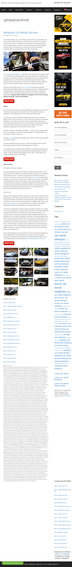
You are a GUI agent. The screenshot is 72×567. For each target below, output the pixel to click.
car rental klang (17, 383)
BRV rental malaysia (16, 378)
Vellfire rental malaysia (26, 477)
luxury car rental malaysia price (62, 295)
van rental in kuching (40, 474)
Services (38, 10)
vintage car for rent (58, 334)
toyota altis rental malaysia (10, 469)
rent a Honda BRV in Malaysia (31, 439)
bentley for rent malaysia (60, 221)
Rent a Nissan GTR (59, 189)
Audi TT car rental (42, 367)
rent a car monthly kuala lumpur (29, 438)
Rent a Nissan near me (10, 310)
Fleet (10, 10)
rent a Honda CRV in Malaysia (31, 441)
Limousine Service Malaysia (62, 186)
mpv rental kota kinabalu (22, 430)
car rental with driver (13, 389)
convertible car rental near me (26, 395)
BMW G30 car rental (41, 373)
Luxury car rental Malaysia (61, 378)
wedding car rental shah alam (61, 363)
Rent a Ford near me (9, 351)
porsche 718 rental (13, 432)
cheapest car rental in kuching (31, 394)
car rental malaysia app (13, 386)
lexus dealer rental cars (20, 419)
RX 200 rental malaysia (17, 462)
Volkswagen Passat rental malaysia (12, 479)
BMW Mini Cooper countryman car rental (23, 375)
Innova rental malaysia (12, 405)
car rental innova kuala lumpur (34, 381)
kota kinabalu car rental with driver (12, 414)
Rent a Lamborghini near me (12, 343)
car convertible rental (34, 379)
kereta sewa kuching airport (30, 408)
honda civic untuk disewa (31, 402)
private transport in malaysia (30, 436)
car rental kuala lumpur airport (14, 384)
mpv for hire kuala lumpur (10, 430)
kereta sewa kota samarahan (16, 408)
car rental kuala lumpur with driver (30, 384)
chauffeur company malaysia (36, 391)
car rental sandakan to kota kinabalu (32, 387)
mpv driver (44, 428)
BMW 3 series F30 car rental (25, 370)
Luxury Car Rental (61, 554)
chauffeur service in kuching (20, 392)
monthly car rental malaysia (20, 428)
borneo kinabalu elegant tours (35, 376)
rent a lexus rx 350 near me (23, 449)
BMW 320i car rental (38, 370)
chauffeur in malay (8, 392)
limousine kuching (36, 421)
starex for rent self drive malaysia (36, 466)
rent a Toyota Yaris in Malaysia (26, 455)
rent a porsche (33, 449)
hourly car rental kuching (14, 403)
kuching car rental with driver (27, 416)
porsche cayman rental (27, 433)
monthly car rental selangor (34, 428)
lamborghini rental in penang (60, 256)
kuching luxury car (39, 416)
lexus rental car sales (27, 421)
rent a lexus (27, 443)
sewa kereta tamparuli (31, 465)
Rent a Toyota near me (10, 332)
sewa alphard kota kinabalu (19, 463)
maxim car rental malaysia (40, 424)
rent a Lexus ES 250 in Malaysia (11, 444)
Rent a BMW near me (10, 317)
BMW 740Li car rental (30, 373)
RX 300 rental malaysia (29, 462)
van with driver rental (15, 477)
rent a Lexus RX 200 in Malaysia (36, 447)
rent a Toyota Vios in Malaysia (11, 455)
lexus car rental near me (37, 417)
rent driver (39, 457)
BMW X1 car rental (37, 375)
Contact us (57, 10)
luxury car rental (35, 177)
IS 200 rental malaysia (24, 405)
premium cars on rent (36, 435)
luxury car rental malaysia (14, 424)
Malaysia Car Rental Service (21, 32)
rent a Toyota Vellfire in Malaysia (40, 454)
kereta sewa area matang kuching (16, 406)
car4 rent (26, 391)
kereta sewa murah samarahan (22, 411)
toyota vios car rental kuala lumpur (15, 474)
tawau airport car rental (13, 468)
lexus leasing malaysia (15, 421)
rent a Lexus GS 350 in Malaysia (16, 446)
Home (3, 10)
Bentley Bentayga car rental (38, 368)
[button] (13, 563)
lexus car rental (27, 417)
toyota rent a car (12, 473)
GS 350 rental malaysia (21, 400)
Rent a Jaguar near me (10, 328)
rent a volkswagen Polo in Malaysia (17, 457)
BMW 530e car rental (37, 372)
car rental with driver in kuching (26, 389)
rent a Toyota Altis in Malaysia (16, 452)
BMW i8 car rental (8, 375)
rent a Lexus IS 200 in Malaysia (32, 446)
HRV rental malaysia (26, 403)
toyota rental (33, 473)
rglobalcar (6, 460)
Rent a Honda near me (10, 358)
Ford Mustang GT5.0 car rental (40, 398)
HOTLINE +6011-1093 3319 (62, 2)
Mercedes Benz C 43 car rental (11, 425)
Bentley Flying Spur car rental (11, 370)
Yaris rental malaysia (31, 480)
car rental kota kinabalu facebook (29, 383)
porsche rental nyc (26, 435)
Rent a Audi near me (9, 354)
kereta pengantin (61, 254)
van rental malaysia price (30, 476)
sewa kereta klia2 (21, 465)
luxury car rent (8, 365)
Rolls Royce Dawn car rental (33, 460)
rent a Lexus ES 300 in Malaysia (27, 444)
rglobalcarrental (21, 460)
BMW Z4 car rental (13, 376)
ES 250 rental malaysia (40, 395)
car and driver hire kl (42, 378)
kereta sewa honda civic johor (32, 406)
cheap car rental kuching (18, 394)
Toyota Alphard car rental (41, 468)
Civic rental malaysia (13, 395)
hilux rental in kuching (32, 400)
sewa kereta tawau (42, 465)
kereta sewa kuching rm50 (23, 410)
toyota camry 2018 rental (23, 469)
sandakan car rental (40, 462)
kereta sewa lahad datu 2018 (38, 410)
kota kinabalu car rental (41, 413)
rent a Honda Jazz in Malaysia (17, 443)
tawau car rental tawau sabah (27, 468)
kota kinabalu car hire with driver (27, 413)
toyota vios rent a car (29, 474)
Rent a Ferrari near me (10, 362)
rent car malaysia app (31, 457)
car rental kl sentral (8, 383)
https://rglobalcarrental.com (37, 238)
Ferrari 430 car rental (19, 397)
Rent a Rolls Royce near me (11, 325)
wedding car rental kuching (60, 348)
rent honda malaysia (16, 458)
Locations (48, 10)
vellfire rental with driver (38, 477)
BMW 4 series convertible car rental (22, 372)
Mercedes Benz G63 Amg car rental (28, 425)
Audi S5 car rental (33, 367)
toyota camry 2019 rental (36, 469)
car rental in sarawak (21, 381)
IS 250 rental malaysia (35, 405)
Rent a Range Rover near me (12, 321)
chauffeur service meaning (34, 392)
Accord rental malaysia (11, 367)
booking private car (23, 376)
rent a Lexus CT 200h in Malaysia (39, 443)
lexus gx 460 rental (40, 419)
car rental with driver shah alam (16, 391)
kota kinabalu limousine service (28, 414)
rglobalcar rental (13, 460)
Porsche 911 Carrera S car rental (26, 432)
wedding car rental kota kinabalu (29, 479)
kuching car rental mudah (13, 416)
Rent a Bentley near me (10, 347)
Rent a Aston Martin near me (12, 339)
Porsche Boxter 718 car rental (14, 433)
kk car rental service (35, 411)
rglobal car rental (40, 458)
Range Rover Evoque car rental (13, 438)
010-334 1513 (66, 396)
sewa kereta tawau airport (10, 466)
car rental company (11, 203)
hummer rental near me (65, 246)
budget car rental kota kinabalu (28, 378)
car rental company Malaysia (12, 74)
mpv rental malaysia (34, 430)
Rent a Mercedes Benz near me (13, 306)
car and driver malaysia (22, 379)
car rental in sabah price (9, 381)
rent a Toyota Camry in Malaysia (32, 452)
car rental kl (44, 381)
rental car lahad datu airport (28, 458)
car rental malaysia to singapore (27, 386)
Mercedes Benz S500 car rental (19, 427)
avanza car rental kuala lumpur (11, 368)
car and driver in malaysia (10, 379)
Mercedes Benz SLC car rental (34, 427)
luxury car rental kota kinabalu (30, 422)
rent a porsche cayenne (17, 450)
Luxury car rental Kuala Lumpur (61, 384)
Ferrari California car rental (13, 398)
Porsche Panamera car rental (14, 435)
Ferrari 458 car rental (30, 397)
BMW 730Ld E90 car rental (17, 373)
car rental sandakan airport (16, 387)
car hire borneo (43, 379)
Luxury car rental (61, 374)
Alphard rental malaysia (23, 367)
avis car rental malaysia (25, 368)
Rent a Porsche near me (10, 313)
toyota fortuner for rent (30, 471)
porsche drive (37, 433)
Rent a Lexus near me (10, 302)
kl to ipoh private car (13, 413)
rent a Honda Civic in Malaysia (16, 441)
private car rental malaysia (16, 436)
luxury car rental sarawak (27, 424)
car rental (27, 87)
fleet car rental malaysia (26, 398)
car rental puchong (40, 386)
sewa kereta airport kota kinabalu (35, 463)
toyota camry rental (20, 471)
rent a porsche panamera (30, 450)
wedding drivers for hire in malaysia (16, 480)
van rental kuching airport (17, 476)
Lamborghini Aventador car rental (15, 417)
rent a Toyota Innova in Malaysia (24, 454)
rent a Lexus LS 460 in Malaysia (19, 447)
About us (29, 10)
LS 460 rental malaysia (17, 422)
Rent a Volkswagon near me (11, 336)
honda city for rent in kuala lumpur (16, 402)
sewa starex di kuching (22, 466)
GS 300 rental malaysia (9, 400)
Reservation (19, 10)
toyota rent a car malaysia (23, 473)
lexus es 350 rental (30, 419)
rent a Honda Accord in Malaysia (15, 439)
